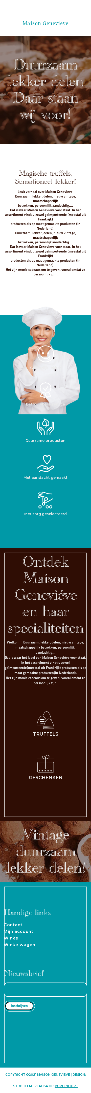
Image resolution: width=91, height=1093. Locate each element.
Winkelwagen (19, 944)
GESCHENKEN (45, 777)
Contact (13, 924)
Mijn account (18, 931)
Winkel (12, 938)
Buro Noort (66, 1086)
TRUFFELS (45, 734)
